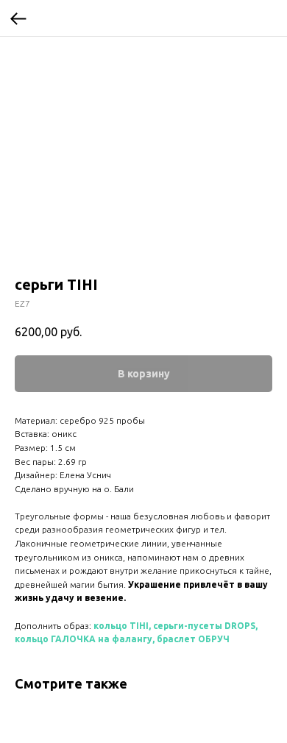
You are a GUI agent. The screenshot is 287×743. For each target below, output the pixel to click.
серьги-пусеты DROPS (204, 625)
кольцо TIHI (121, 625)
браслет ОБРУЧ (193, 639)
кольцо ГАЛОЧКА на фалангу (83, 639)
